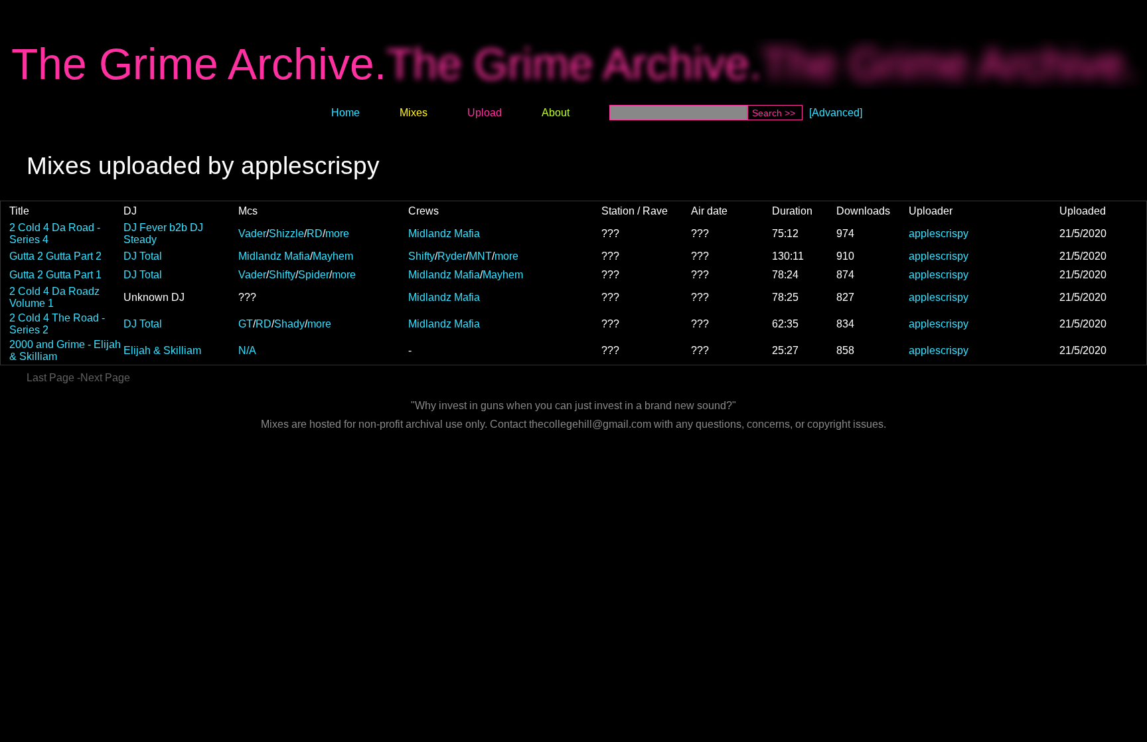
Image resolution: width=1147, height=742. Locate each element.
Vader (252, 233)
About (556, 112)
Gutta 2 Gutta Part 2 (55, 256)
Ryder (451, 256)
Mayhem (333, 256)
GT (245, 323)
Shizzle (286, 233)
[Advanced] (835, 112)
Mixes (413, 112)
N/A (247, 350)
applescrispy (938, 233)
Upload (484, 112)
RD (315, 233)
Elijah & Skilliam (162, 350)
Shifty (421, 256)
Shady (289, 323)
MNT (480, 256)
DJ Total (142, 256)
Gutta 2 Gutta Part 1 (55, 274)
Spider (313, 274)
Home (345, 112)
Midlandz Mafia (444, 233)
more (337, 233)
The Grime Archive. (198, 63)
